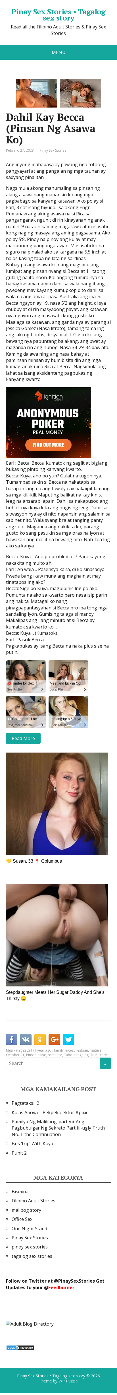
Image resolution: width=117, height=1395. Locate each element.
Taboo (69, 1054)
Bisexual (21, 1191)
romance (55, 1054)
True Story (98, 1054)
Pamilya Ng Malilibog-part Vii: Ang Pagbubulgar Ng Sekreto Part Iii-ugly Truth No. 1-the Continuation (58, 1128)
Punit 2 (19, 1153)
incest (70, 1050)
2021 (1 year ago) (38, 1050)
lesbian (82, 1050)
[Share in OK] (40, 1039)
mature (95, 1050)
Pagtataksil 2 (25, 1103)
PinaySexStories (76, 1281)
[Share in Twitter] (68, 1039)
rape (42, 1054)
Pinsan (31, 1054)
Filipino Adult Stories (33, 1201)
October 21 (15, 1054)
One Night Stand (29, 1228)
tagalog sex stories (32, 1256)
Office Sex (22, 1219)
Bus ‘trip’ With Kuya (32, 1143)
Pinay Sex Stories (52, 150)
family (59, 1050)
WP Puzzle (68, 1381)
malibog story (26, 1210)
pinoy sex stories (30, 1247)
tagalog (82, 1054)
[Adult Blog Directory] (30, 1323)
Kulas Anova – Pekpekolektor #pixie (50, 1112)
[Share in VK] (26, 1039)
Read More (23, 738)
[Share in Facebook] (11, 1039)
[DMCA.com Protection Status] (20, 1347)
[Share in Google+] (54, 1039)
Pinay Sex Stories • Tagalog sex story (58, 15)
